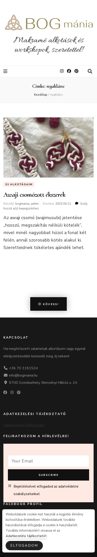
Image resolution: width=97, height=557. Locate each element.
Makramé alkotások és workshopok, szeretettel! (48, 45)
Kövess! (51, 304)
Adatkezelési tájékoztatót (26, 536)
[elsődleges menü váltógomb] (6, 71)
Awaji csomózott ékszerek (34, 194)
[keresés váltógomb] (90, 71)
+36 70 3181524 (23, 368)
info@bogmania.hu (23, 375)
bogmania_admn (27, 203)
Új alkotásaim (18, 184)
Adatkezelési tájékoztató (23, 425)
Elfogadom (24, 545)
